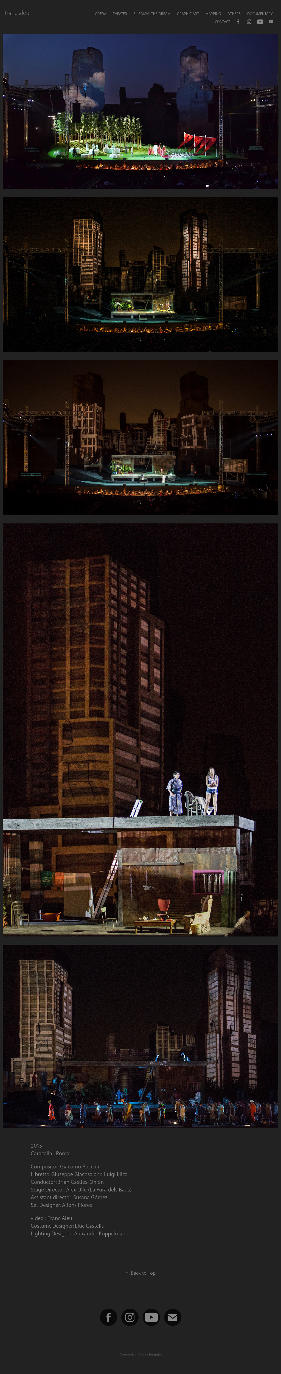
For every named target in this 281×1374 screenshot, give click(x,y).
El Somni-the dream (152, 13)
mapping (213, 13)
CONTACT (222, 21)
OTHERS (234, 13)
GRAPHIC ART (188, 13)
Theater (120, 13)
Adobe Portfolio (150, 1355)
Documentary (259, 13)
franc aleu (17, 13)
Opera (100, 13)
